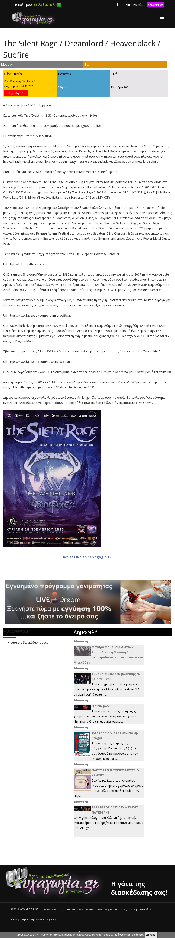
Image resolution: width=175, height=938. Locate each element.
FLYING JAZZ (101, 706)
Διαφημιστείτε (141, 909)
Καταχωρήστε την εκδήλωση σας (33, 919)
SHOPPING (155, 5)
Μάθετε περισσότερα (129, 934)
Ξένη (88, 64)
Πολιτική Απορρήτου (80, 909)
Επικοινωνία (134, 5)
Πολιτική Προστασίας (112, 909)
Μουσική (7, 64)
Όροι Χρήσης (53, 909)
